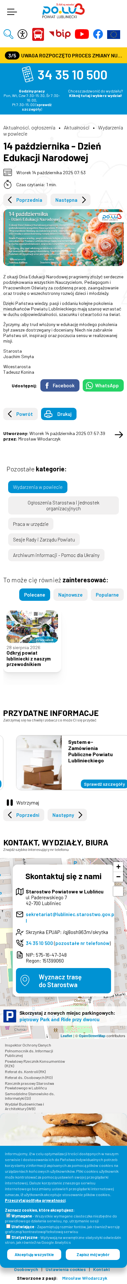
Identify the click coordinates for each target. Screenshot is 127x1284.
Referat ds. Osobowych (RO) (28, 1077)
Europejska (113, 34)
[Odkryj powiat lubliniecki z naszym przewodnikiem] (32, 627)
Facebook (64, 385)
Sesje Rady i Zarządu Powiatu (44, 539)
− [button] (118, 877)
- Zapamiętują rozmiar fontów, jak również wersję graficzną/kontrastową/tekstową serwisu (62, 1229)
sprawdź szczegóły (37, 106)
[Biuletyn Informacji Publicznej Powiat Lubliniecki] (60, 34)
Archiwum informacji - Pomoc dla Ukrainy (56, 555)
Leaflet (66, 1035)
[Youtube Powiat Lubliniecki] (82, 34)
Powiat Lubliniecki (38, 34)
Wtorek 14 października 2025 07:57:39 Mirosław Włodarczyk (54, 436)
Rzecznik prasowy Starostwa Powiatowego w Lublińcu (29, 1085)
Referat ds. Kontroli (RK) (25, 1071)
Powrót (24, 414)
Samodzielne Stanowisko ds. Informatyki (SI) (30, 1095)
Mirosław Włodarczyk (84, 1278)
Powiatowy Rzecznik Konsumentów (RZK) (35, 1063)
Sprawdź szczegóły (95, 784)
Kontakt (101, 1269)
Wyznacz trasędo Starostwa (60, 980)
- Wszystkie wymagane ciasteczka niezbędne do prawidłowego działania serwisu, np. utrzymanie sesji (61, 1218)
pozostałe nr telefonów (82, 943)
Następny (63, 815)
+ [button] (118, 867)
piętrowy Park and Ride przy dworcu (60, 1019)
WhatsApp (107, 385)
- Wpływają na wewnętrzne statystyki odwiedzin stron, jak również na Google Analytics (63, 1239)
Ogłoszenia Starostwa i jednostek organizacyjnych (63, 505)
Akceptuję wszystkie (34, 1254)
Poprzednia (29, 200)
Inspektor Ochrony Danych (28, 1045)
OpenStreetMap (92, 1035)
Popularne (107, 595)
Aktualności (77, 127)
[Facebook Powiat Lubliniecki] (98, 34)
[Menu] (11, 12)
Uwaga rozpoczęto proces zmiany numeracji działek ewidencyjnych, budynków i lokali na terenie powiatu (66, 55)
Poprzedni (27, 815)
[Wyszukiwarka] (8, 34)
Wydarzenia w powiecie (38, 487)
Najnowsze (70, 595)
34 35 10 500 (72, 74)
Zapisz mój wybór (93, 1254)
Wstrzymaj (27, 803)
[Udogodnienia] (22, 34)
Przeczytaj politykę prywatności (35, 1200)
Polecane (34, 595)
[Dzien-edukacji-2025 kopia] (63, 237)
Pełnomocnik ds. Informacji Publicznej (29, 1053)
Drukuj (64, 414)
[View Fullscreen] (118, 891)
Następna (66, 200)
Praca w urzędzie (31, 524)
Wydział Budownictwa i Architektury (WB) (24, 1106)
